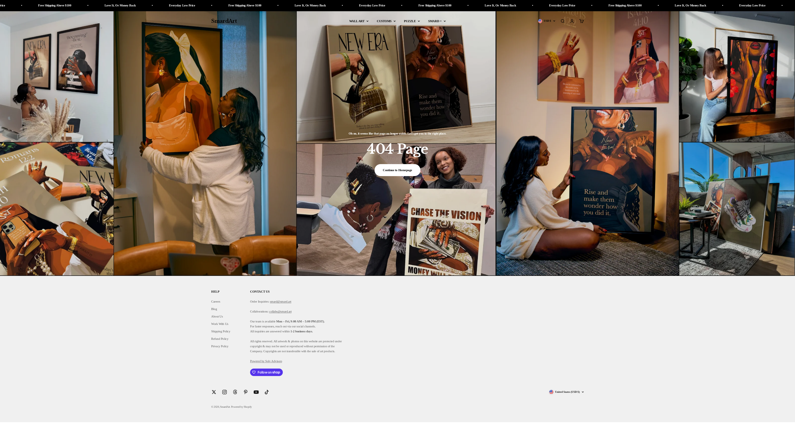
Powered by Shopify (241, 406)
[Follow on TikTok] (267, 392)
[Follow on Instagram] (224, 392)
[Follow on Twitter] (214, 392)
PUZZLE (410, 21)
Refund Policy (219, 338)
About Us (217, 316)
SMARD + (435, 21)
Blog (214, 309)
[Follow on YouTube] (256, 392)
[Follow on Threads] (235, 392)
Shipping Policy (220, 331)
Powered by (257, 361)
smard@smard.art (280, 301)
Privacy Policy (220, 346)
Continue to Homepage (397, 170)
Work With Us (219, 324)
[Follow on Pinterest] (245, 392)
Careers (215, 301)
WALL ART (356, 21)
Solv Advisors (273, 361)
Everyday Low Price (181, 5)
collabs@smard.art (280, 311)
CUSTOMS (384, 21)
